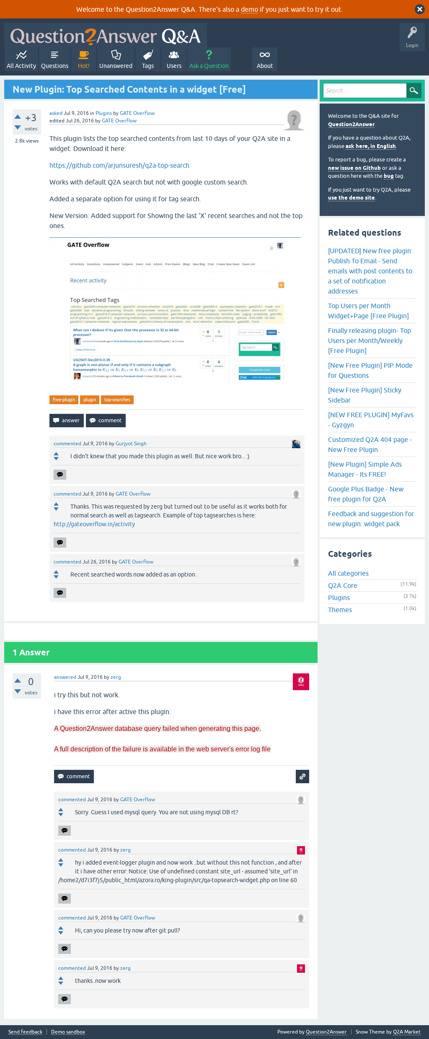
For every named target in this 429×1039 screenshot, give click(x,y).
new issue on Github (354, 168)
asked (55, 113)
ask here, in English (371, 146)
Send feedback (25, 1032)
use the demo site (351, 198)
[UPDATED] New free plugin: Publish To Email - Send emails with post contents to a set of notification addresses (370, 271)
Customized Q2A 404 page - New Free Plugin (370, 444)
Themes (340, 609)
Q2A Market (407, 1032)
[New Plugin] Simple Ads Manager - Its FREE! (365, 469)
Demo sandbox (68, 1032)
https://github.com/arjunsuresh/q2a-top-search (119, 165)
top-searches (117, 399)
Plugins (104, 113)
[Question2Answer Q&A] (105, 35)
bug (389, 176)
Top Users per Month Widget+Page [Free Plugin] (368, 310)
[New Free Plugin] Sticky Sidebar (364, 395)
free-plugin (64, 399)
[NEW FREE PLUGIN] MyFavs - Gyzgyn (370, 420)
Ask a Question (209, 65)
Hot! (84, 65)
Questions (54, 65)
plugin (89, 399)
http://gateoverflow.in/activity (94, 524)
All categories (348, 573)
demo (249, 9)
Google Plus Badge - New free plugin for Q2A (365, 494)
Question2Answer (351, 124)
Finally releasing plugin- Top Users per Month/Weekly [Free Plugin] (369, 340)
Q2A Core (342, 585)
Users (174, 65)
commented (67, 444)
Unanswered (115, 65)
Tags (148, 65)
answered (65, 677)
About (265, 65)
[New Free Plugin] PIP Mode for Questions (370, 370)
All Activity (21, 65)
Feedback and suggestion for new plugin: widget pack (371, 518)
